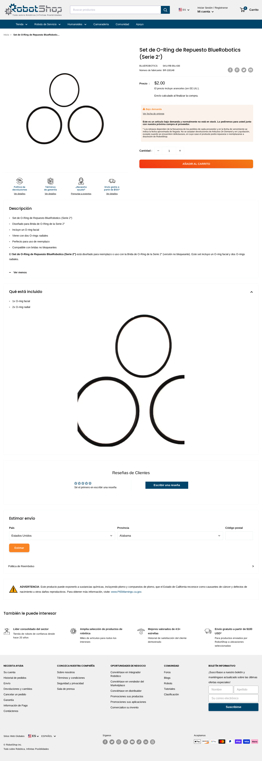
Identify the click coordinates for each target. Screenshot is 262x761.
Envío (7, 683)
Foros (167, 672)
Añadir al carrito (196, 163)
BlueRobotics (148, 65)
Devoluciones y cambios (18, 688)
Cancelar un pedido (15, 694)
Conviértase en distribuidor (126, 690)
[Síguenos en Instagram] (118, 741)
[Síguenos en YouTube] (132, 741)
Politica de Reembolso (21, 566)
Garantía (9, 699)
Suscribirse (233, 707)
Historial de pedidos (15, 677)
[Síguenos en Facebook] (105, 741)
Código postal (234, 527)
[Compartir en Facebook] (230, 69)
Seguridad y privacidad (70, 683)
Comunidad (122, 24)
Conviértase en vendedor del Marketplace (127, 683)
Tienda (20, 24)
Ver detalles (19, 193)
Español (47, 736)
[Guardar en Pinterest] (237, 69)
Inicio (6, 34)
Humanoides (75, 24)
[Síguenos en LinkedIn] (145, 741)
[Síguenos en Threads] (152, 741)
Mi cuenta (204, 11)
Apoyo (139, 24)
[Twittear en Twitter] (243, 69)
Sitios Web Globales (14, 736)
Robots (168, 683)
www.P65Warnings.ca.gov (126, 591)
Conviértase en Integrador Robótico (126, 674)
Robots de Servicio (45, 24)
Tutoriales (169, 688)
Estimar (19, 547)
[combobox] (115, 10)
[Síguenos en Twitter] (111, 741)
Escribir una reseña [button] (167, 485)
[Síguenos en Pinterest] (125, 741)
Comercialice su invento (124, 707)
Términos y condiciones (71, 677)
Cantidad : (145, 150)
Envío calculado (163, 95)
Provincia (123, 527)
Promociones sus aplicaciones (128, 701)
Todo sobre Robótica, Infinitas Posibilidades (26, 749)
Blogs (167, 677)
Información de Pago (16, 705)
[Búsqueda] (165, 10)
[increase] (180, 150)
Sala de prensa (66, 688)
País (11, 527)
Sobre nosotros (66, 672)
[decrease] (158, 150)
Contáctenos (11, 710)
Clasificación (171, 694)
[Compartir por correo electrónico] (250, 69)
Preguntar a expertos (81, 193)
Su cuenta (9, 672)
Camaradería (101, 24)
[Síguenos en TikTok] (139, 741)
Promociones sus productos (127, 696)
